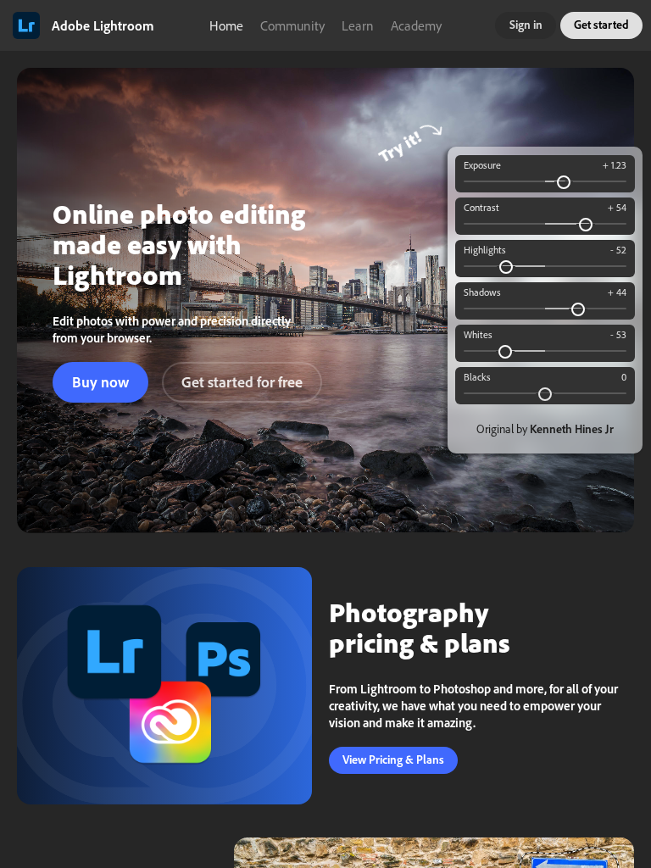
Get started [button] (601, 24)
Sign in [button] (525, 24)
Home (226, 25)
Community (292, 25)
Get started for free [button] (242, 382)
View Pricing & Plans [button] (393, 759)
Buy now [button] (100, 382)
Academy (416, 25)
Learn (358, 25)
